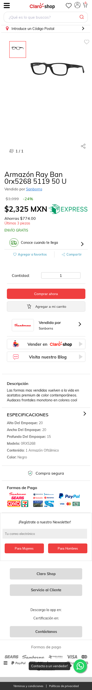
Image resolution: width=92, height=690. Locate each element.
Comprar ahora (46, 294)
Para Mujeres (24, 548)
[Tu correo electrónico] (45, 536)
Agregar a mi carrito (50, 306)
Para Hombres (68, 548)
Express (68, 209)
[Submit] (82, 17)
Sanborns (34, 189)
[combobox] (45, 18)
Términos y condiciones (28, 686)
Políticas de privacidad (64, 686)
